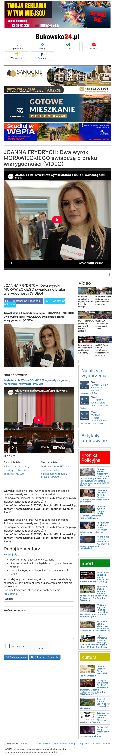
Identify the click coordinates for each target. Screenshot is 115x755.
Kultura (89, 657)
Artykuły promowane (94, 438)
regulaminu (10, 593)
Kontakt (107, 743)
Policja (93, 48)
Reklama (42, 58)
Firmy (42, 48)
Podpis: (8, 598)
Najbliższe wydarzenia (93, 373)
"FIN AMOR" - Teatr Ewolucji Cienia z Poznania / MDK (94, 403)
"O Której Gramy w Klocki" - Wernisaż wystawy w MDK (94, 388)
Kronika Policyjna (90, 457)
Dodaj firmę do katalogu (64, 743)
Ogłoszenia (17, 48)
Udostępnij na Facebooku (25, 300)
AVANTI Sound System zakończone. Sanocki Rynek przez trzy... (102, 350)
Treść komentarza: (15, 610)
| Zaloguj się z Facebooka (46, 657)
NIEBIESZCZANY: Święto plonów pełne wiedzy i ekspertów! (103, 300)
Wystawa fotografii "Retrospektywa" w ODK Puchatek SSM (94, 418)
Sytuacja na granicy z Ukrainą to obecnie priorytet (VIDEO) (17, 470)
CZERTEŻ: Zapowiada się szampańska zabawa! (102, 325)
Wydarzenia (16, 58)
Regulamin (84, 743)
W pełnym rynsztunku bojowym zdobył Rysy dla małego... (85, 301)
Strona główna (43, 743)
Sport (68, 48)
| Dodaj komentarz (17, 657)
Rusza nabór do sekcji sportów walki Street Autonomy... (85, 349)
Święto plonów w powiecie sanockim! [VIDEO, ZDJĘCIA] (86, 326)
